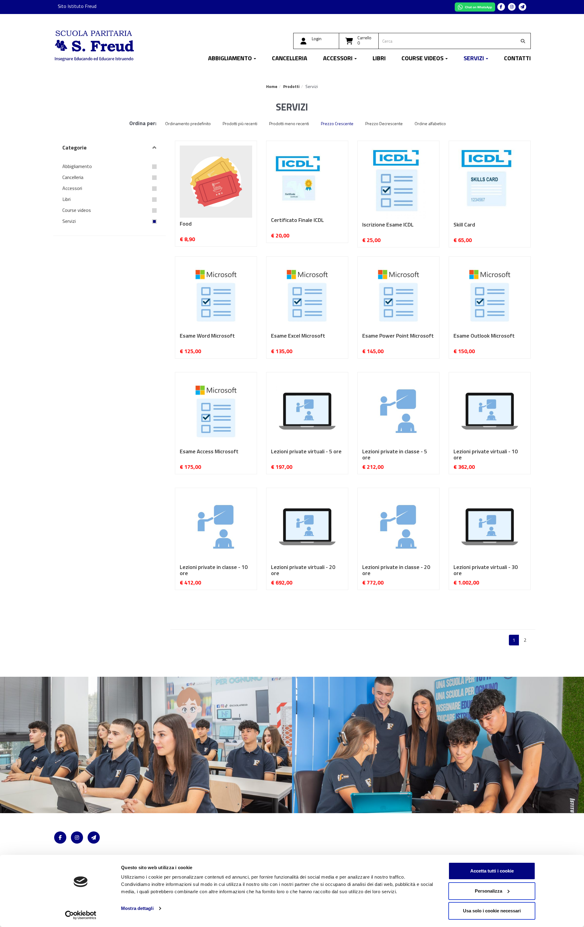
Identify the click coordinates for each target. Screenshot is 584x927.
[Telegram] (522, 7)
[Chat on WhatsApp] (475, 6)
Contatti (517, 59)
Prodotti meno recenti (289, 123)
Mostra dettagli (137, 908)
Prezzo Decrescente (384, 123)
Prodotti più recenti (240, 123)
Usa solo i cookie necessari (492, 910)
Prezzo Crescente (337, 123)
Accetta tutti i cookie (492, 870)
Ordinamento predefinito (188, 123)
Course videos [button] (423, 59)
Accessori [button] (338, 59)
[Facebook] (501, 7)
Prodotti (291, 86)
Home (271, 86)
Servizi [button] (474, 59)
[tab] (109, 148)
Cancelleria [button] (289, 59)
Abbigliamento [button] (230, 59)
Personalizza (488, 891)
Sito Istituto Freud (77, 6)
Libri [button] (379, 59)
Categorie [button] (74, 147)
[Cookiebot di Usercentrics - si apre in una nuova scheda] (80, 915)
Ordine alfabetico (430, 123)
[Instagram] (512, 7)
